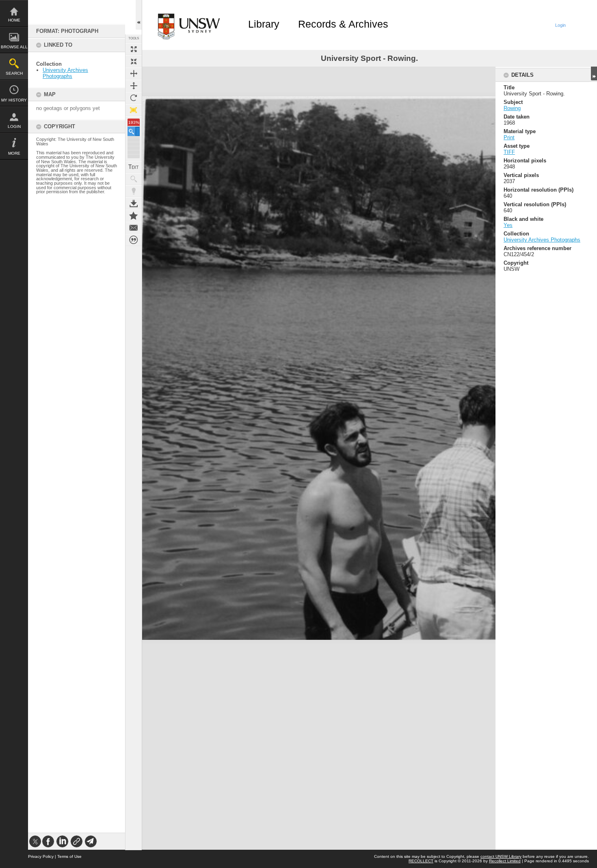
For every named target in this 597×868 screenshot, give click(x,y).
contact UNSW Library (500, 856)
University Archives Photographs (65, 73)
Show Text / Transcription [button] (133, 167)
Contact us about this (133, 228)
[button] (134, 131)
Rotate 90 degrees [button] (133, 98)
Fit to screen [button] (133, 61)
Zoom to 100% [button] (133, 110)
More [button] (14, 153)
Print (509, 137)
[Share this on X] (35, 841)
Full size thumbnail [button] (133, 49)
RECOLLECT (421, 861)
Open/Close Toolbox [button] (139, 15)
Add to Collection (133, 215)
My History (14, 100)
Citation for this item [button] (133, 240)
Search (14, 73)
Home (14, 20)
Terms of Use (69, 856)
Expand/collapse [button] (594, 73)
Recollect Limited (505, 861)
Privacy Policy (41, 856)
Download (133, 203)
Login (14, 126)
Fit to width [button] (133, 73)
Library (263, 24)
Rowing (512, 108)
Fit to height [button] (133, 86)
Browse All (14, 47)
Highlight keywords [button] (133, 191)
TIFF (509, 152)
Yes (508, 225)
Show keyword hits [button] (133, 179)
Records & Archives (343, 24)
